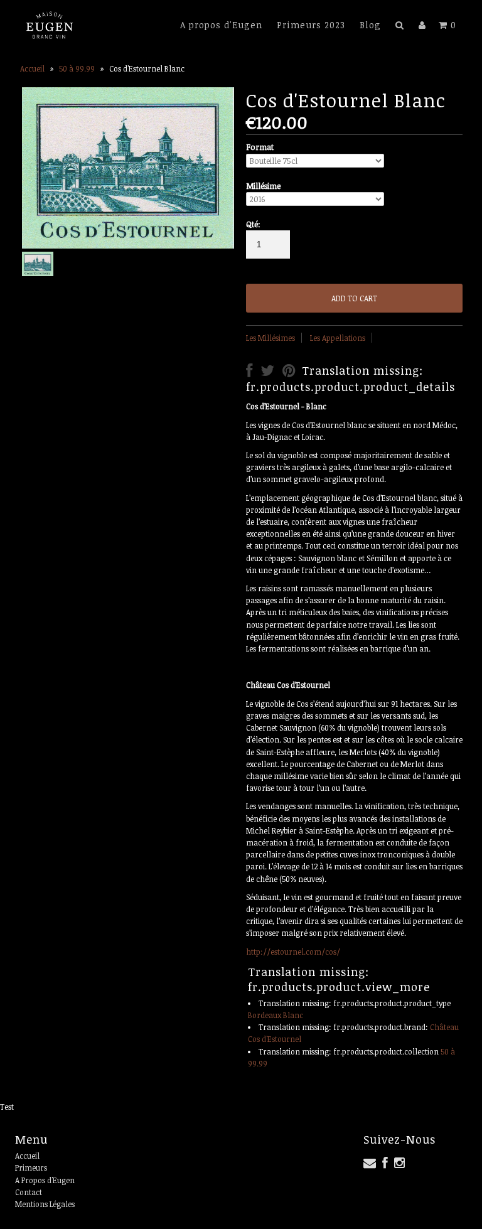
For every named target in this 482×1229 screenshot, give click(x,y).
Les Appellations (337, 338)
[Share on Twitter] (267, 373)
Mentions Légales (45, 1204)
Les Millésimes (270, 338)
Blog (370, 25)
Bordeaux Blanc (275, 1015)
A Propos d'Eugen (45, 1180)
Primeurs (31, 1167)
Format (260, 147)
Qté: (253, 224)
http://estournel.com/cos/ (293, 952)
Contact (28, 1192)
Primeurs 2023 (311, 25)
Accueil (32, 68)
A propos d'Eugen (221, 25)
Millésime (263, 185)
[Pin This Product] (289, 373)
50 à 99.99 (77, 68)
